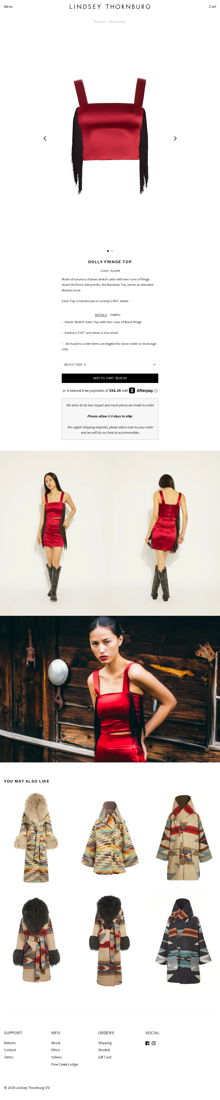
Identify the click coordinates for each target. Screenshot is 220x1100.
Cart (212, 7)
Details (101, 314)
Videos (56, 1057)
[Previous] (45, 138)
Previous (99, 21)
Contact (10, 1049)
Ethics (55, 1049)
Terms (8, 1057)
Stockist (104, 1049)
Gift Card (104, 1057)
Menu (8, 7)
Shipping (105, 1042)
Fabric (116, 314)
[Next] (175, 138)
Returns (10, 1042)
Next (117, 21)
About (55, 1042)
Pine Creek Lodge (64, 1064)
